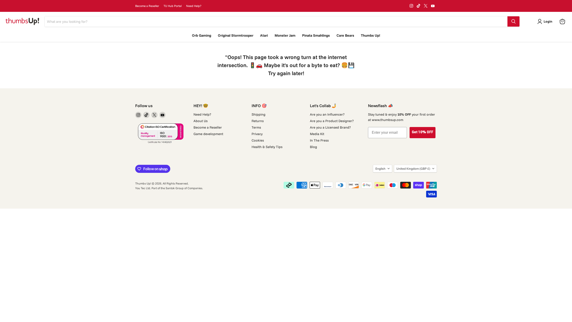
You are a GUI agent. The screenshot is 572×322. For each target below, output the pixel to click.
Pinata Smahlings (316, 35)
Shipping (258, 114)
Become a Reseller (147, 6)
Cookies (258, 140)
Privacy (257, 134)
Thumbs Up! (370, 35)
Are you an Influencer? (327, 114)
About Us (200, 121)
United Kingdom (413, 169)
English (380, 169)
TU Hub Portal (173, 6)
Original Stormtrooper (235, 35)
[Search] (513, 21)
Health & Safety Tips (267, 147)
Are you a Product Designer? (332, 121)
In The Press (319, 140)
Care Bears (345, 35)
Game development (208, 134)
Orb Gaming (201, 35)
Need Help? (193, 6)
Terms (256, 127)
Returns (258, 121)
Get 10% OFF (422, 132)
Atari (264, 35)
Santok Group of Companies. (184, 188)
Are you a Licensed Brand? (330, 127)
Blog (313, 147)
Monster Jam (285, 35)
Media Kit (317, 134)
